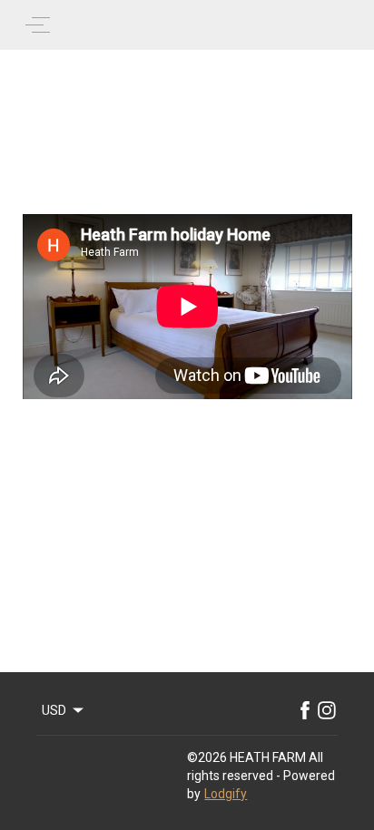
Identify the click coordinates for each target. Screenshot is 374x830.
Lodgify (225, 793)
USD (54, 710)
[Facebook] (305, 710)
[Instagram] (327, 710)
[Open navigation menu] (37, 25)
